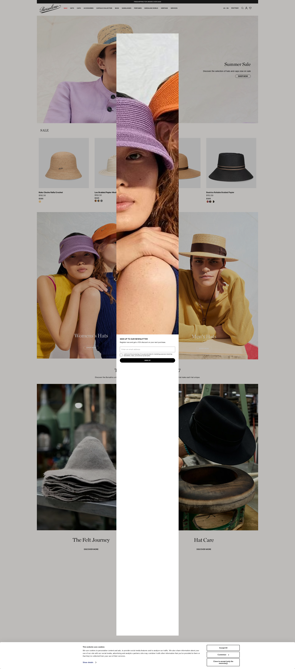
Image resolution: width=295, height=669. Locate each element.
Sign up (147, 360)
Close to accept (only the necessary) (223, 662)
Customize (222, 655)
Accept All (223, 648)
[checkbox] (121, 355)
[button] (176, 36)
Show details (88, 662)
